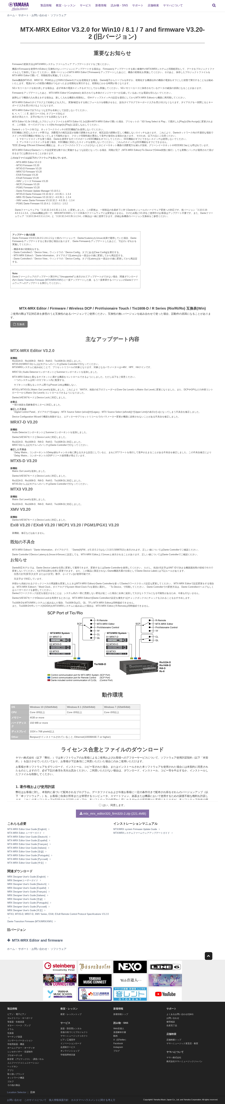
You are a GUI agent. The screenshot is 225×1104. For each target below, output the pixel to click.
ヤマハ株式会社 (173, 1057)
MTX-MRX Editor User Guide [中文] (25, 862)
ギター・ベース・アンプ (19, 1025)
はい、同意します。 (114, 805)
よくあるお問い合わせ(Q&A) (179, 1014)
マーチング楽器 (14, 1037)
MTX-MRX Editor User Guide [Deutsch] (27, 836)
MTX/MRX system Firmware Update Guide (135, 829)
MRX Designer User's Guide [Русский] (27, 906)
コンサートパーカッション (20, 1040)
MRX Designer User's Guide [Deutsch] (27, 884)
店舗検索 (153, 5)
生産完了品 (171, 1025)
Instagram (118, 1047)
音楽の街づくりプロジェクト (74, 1032)
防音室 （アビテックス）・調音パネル (25, 1059)
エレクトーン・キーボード (20, 1018)
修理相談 (170, 1022)
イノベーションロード (71, 1043)
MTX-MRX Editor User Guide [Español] (27, 840)
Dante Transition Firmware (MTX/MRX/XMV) (40, 280)
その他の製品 (13, 1085)
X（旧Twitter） (120, 1040)
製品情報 (46, 5)
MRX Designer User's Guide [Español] (27, 888)
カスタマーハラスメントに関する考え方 (93, 1100)
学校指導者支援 (67, 1054)
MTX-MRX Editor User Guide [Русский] (28, 859)
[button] (41, 940)
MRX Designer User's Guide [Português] (28, 902)
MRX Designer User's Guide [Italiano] (26, 895)
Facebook (118, 1043)
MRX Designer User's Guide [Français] (27, 891)
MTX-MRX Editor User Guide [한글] (25, 851)
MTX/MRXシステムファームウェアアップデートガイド (142, 833)
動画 (115, 1036)
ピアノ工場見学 (67, 1040)
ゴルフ (10, 1081)
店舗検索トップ (173, 1040)
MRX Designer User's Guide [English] (26, 876)
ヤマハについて (173, 5)
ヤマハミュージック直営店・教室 (182, 1043)
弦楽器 (10, 1033)
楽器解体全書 (119, 1032)
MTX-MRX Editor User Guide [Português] (28, 855)
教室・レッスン (66, 5)
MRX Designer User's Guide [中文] (25, 910)
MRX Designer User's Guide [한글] (25, 899)
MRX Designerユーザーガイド (23, 880)
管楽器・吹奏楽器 (15, 1022)
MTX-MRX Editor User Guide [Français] (28, 844)
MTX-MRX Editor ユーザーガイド (24, 833)
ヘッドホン (12, 1066)
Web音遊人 (118, 1028)
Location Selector (16, 1092)
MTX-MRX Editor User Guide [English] (27, 829)
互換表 (21, 324)
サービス (85, 5)
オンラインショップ (69, 1051)
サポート (137, 5)
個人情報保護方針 (59, 1100)
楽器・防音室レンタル (71, 1028)
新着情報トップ (120, 1014)
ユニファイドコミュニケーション (23, 1063)
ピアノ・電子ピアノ (16, 1014)
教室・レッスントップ (71, 1014)
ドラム (10, 1029)
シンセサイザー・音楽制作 (20, 1051)
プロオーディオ (14, 1055)
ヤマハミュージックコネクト (74, 1036)
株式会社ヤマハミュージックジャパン (184, 1061)
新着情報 (101, 5)
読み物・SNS (119, 5)
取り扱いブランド (15, 1074)
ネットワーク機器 (15, 1078)
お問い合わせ (172, 1018)
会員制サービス (67, 1047)
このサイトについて (35, 1100)
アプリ (10, 1070)
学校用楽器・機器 (15, 1044)
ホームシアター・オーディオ (21, 1048)
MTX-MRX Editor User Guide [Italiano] (27, 848)
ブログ (116, 1051)
